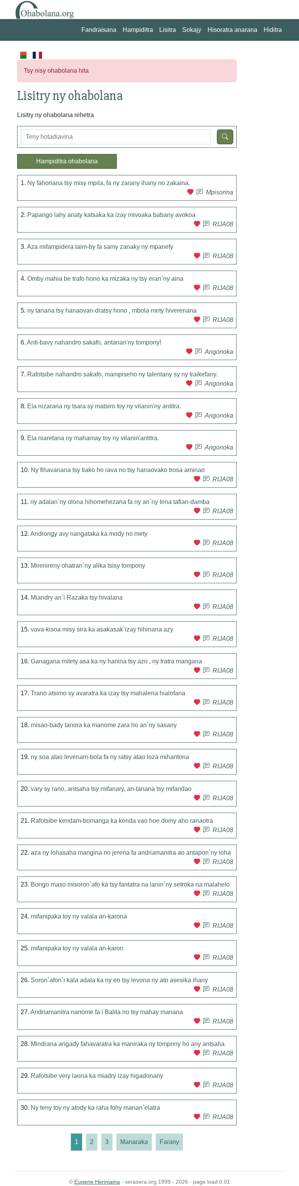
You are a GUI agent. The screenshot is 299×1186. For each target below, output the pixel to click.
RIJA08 (223, 224)
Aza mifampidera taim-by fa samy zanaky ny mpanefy (100, 246)
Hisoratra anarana (232, 29)
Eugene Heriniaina (97, 1182)
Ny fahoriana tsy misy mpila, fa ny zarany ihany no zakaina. (108, 183)
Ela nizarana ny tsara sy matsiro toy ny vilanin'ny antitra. (104, 406)
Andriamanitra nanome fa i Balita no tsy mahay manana (106, 1012)
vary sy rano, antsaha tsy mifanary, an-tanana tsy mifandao (111, 788)
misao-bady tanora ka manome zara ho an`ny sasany (104, 725)
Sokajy (191, 29)
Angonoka (219, 351)
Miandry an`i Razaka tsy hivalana (77, 597)
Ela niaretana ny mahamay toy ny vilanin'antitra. (93, 438)
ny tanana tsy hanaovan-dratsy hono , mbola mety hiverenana (112, 310)
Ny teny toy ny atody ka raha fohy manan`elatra (95, 1107)
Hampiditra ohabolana (67, 161)
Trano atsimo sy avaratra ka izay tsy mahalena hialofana (108, 693)
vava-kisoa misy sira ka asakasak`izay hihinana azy (102, 629)
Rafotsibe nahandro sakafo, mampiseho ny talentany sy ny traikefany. (122, 374)
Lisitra (167, 29)
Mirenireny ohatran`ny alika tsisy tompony (88, 565)
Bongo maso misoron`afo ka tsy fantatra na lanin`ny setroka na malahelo (130, 884)
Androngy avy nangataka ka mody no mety (89, 533)
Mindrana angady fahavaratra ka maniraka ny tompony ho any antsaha (128, 1044)
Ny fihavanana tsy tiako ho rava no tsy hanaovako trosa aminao (118, 470)
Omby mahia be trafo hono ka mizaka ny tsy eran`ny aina (105, 278)
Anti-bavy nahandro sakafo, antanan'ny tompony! (94, 342)
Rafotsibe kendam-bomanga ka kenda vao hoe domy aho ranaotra (122, 820)
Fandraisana (98, 29)
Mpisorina (219, 192)
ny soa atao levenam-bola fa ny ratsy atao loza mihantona (110, 757)
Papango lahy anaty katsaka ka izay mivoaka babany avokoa (111, 215)
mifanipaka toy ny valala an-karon (77, 948)
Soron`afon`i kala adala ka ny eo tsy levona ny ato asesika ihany (119, 980)
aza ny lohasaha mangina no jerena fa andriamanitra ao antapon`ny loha (131, 852)
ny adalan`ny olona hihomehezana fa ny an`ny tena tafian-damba (119, 502)
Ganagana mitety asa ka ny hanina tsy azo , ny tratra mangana (116, 661)
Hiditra (273, 29)
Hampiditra (138, 29)
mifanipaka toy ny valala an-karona (79, 916)
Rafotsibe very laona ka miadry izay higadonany (97, 1075)
